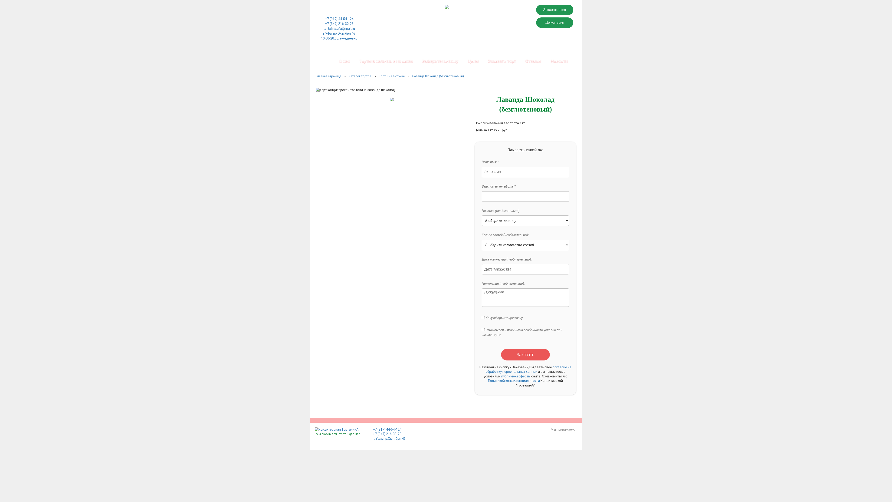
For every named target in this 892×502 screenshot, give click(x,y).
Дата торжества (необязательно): (507, 259)
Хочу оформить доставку (504, 318)
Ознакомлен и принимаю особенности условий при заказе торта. (522, 332)
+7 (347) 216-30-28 (339, 24)
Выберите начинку (440, 61)
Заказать (525, 354)
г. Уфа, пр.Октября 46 (389, 438)
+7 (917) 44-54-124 (339, 19)
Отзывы (533, 61)
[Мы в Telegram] (349, 11)
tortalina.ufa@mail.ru (339, 28)
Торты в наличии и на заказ (386, 61)
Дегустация (554, 22)
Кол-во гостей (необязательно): (505, 235)
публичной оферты (516, 376)
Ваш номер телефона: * (499, 186)
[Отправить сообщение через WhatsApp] (336, 11)
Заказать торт (554, 10)
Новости (559, 61)
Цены (473, 61)
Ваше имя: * (490, 162)
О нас (344, 61)
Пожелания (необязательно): (503, 283)
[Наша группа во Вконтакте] (329, 11)
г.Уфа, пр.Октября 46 (339, 33)
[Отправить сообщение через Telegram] (342, 11)
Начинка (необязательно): (501, 211)
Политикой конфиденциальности (514, 381)
